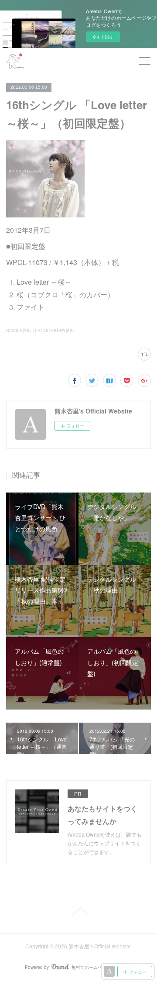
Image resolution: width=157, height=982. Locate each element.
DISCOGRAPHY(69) (53, 330)
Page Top (78, 912)
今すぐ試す (103, 37)
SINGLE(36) (18, 330)
